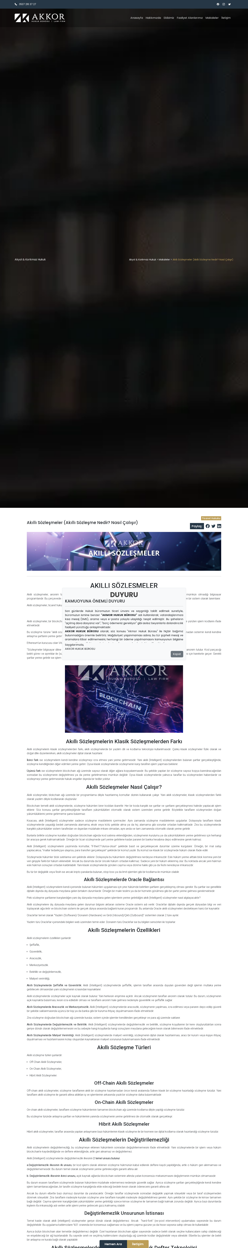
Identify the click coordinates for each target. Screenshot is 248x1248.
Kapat (177, 654)
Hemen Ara (113, 1244)
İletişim (138, 1244)
